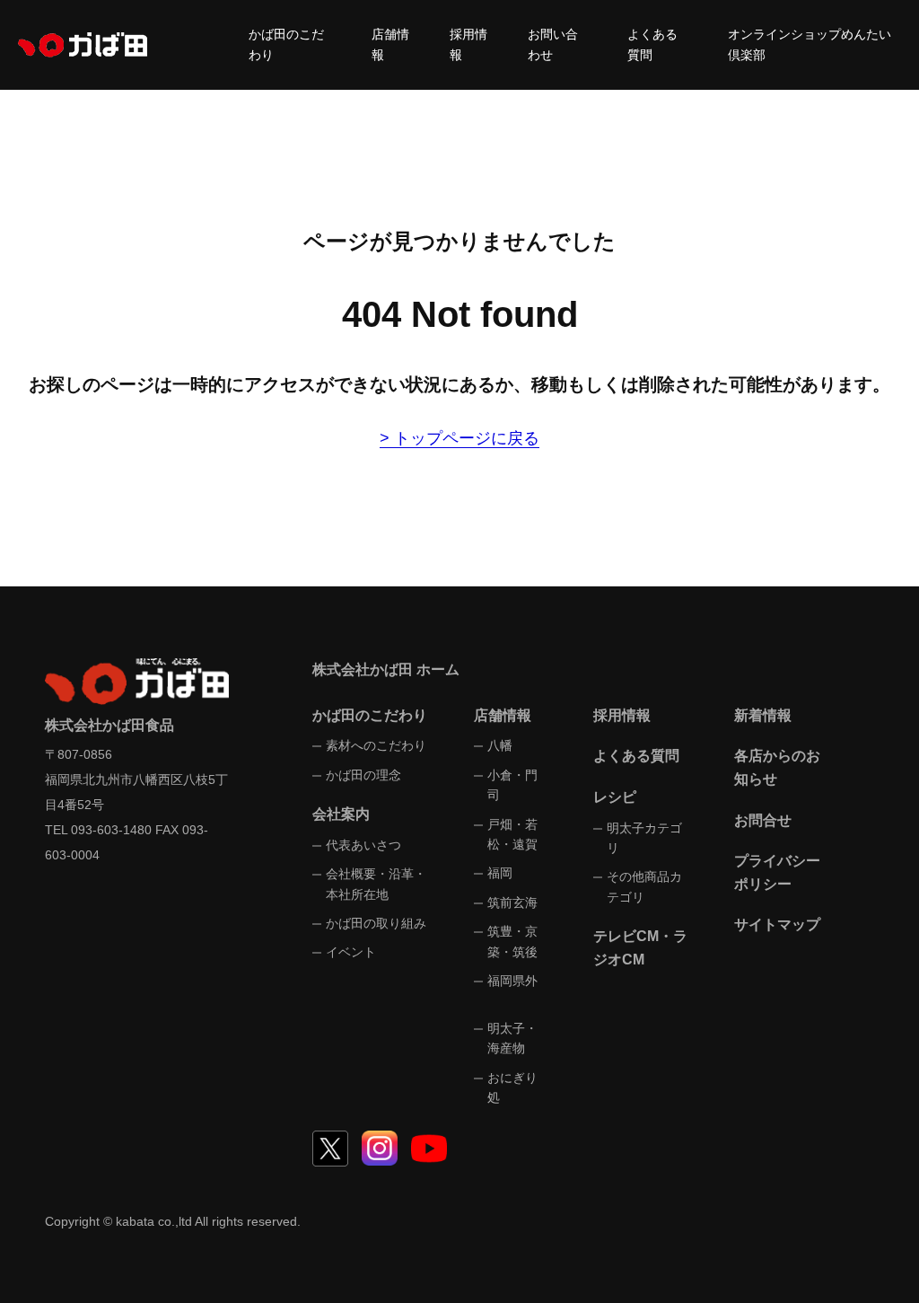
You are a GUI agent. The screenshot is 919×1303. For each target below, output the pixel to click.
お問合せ (763, 820)
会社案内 (341, 814)
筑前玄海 (512, 902)
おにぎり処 (512, 1087)
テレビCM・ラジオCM (640, 948)
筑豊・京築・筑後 (512, 941)
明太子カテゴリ (644, 838)
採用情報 (468, 44)
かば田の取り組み (376, 923)
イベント (351, 952)
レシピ (614, 797)
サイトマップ (777, 924)
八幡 (499, 745)
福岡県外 (512, 980)
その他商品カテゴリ (644, 886)
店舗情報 (390, 44)
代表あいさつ (363, 845)
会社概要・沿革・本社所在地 (376, 884)
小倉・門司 (512, 785)
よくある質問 (652, 44)
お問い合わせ (553, 44)
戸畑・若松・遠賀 (512, 834)
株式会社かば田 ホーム (386, 669)
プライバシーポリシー (777, 872)
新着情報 (763, 715)
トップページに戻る (466, 438)
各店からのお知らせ (777, 767)
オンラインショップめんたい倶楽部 (809, 44)
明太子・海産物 (512, 1038)
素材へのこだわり (376, 745)
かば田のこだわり (286, 44)
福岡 (499, 873)
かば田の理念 (363, 775)
